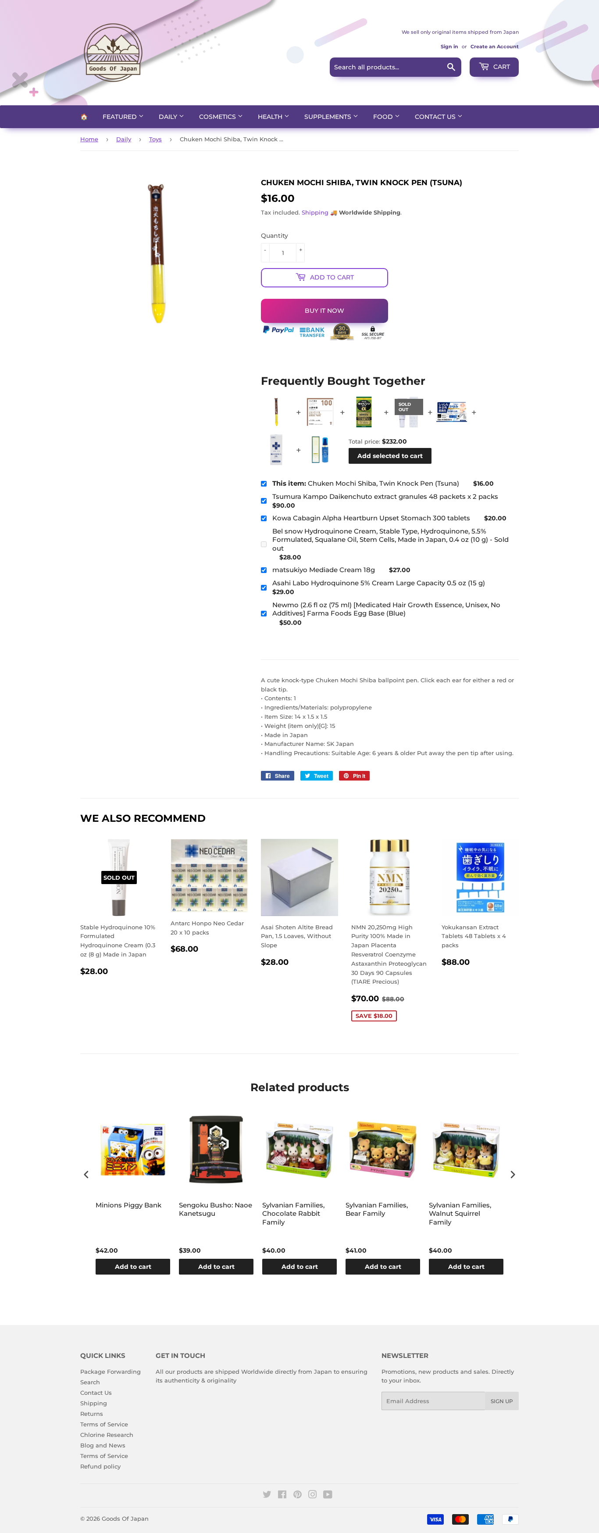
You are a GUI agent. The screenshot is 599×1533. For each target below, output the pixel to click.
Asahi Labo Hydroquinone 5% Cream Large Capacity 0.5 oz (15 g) (378, 583)
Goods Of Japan (125, 1518)
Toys (155, 139)
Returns (91, 1413)
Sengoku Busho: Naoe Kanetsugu (215, 1209)
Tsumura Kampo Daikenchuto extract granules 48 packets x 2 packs (385, 496)
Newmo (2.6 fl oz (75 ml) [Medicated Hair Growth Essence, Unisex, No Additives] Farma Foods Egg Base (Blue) (386, 609)
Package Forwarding (110, 1371)
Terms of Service (104, 1424)
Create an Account (495, 46)
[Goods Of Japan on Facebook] (282, 1495)
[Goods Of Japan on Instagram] (312, 1495)
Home (89, 139)
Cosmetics (218, 117)
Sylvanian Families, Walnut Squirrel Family (460, 1213)
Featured (121, 117)
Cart (501, 67)
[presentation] (86, 1174)
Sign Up (502, 1401)
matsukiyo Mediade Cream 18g (323, 570)
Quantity (274, 236)
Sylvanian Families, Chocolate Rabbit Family (293, 1213)
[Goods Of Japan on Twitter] (267, 1495)
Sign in (449, 46)
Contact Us (436, 117)
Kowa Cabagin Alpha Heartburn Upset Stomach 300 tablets (371, 518)
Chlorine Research (106, 1434)
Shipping (315, 212)
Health (271, 117)
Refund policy (100, 1466)
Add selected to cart (390, 456)
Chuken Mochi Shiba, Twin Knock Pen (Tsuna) (365, 483)
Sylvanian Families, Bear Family (377, 1209)
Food (384, 117)
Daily (169, 117)
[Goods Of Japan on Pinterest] (297, 1495)
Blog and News (102, 1445)
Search (90, 1382)
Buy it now (324, 311)
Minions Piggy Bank (128, 1205)
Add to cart (133, 1267)
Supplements (328, 117)
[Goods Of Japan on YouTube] (327, 1495)
